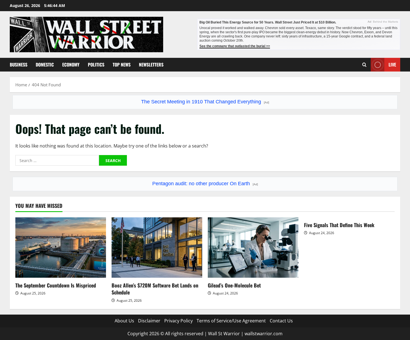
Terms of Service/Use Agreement (231, 321)
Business (18, 64)
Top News (122, 64)
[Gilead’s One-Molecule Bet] (253, 247)
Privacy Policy (178, 321)
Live (392, 64)
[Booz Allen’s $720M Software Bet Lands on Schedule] (157, 247)
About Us (124, 321)
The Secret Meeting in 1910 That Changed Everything (205, 101)
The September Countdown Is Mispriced (55, 285)
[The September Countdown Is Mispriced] (60, 247)
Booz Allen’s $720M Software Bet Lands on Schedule (155, 289)
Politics (96, 64)
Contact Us (281, 321)
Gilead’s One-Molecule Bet (234, 285)
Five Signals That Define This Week (339, 225)
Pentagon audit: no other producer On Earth (205, 183)
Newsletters (151, 64)
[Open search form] (364, 64)
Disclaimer (149, 321)
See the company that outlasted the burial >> (234, 46)
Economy (70, 64)
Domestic (45, 64)
